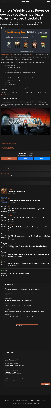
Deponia (31, 54)
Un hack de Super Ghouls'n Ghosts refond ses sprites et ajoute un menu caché (22, 316)
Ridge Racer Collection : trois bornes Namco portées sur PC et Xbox (20, 293)
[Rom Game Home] (25, 1)
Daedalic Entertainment (5, 139)
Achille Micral (3, 27)
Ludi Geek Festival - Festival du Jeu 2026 (14, 379)
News (39, 403)
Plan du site (44, 400)
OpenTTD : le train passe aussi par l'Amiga (22, 273)
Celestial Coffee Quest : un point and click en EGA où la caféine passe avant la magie (24, 311)
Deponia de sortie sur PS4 (16, 191)
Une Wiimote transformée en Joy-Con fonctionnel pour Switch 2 (19, 300)
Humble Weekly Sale (7, 54)
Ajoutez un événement (35, 400)
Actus (1, 6)
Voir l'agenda (45, 384)
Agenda (35, 403)
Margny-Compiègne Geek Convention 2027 (14, 365)
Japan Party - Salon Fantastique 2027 (13, 359)
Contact (12, 400)
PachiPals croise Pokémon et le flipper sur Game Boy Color (27, 246)
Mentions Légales (20, 400)
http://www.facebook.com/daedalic (7, 148)
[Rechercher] (4, 1)
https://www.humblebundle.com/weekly (8, 143)
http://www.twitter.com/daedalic (7, 147)
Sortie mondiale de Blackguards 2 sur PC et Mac (24, 201)
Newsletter (6, 400)
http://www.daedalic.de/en (6, 146)
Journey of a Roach (28, 139)
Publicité (27, 400)
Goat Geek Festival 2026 (10, 372)
